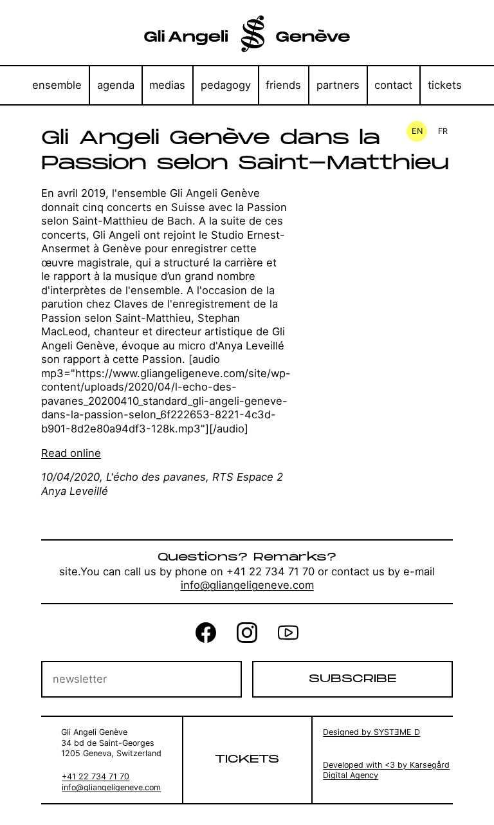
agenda (115, 85)
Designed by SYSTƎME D (371, 732)
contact (393, 85)
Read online (71, 453)
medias (167, 85)
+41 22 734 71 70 (95, 776)
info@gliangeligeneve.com (247, 585)
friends (283, 85)
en (417, 131)
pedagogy (226, 85)
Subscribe (352, 678)
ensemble (57, 85)
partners (338, 85)
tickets (445, 85)
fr (443, 131)
